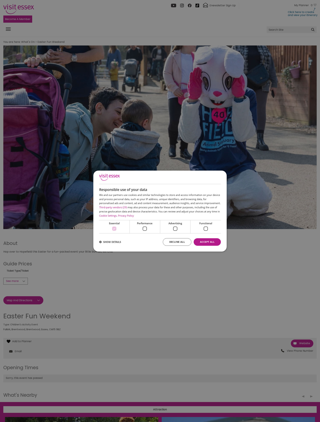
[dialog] (160, 210)
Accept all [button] (207, 241)
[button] (110, 242)
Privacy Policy (126, 215)
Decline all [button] (177, 241)
